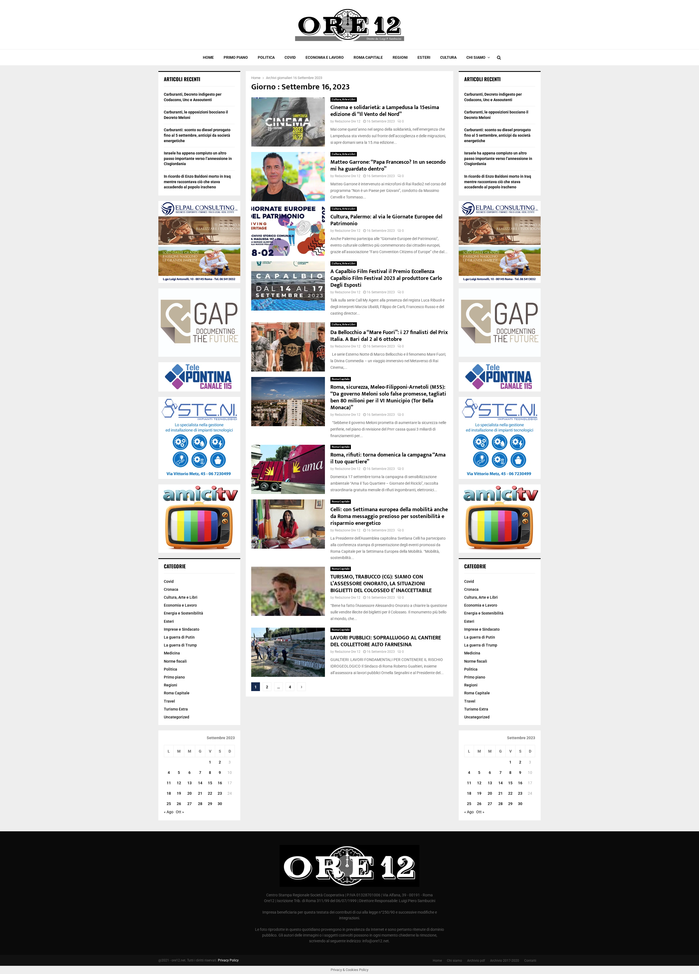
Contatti (530, 961)
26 (179, 804)
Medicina (172, 653)
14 (200, 783)
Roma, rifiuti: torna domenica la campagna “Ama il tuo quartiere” (388, 458)
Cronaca (171, 589)
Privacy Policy (228, 960)
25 (169, 804)
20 (189, 793)
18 (169, 793)
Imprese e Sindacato (181, 629)
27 (189, 804)
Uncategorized (176, 717)
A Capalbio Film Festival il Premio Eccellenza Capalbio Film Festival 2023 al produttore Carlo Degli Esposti (386, 278)
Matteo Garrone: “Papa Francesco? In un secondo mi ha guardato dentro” (388, 165)
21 (200, 793)
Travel (169, 701)
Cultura (448, 57)
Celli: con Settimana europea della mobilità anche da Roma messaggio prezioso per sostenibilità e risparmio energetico (389, 516)
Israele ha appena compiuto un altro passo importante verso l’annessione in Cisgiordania (198, 158)
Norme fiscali (175, 661)
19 (179, 793)
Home (208, 57)
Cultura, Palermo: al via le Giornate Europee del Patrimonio (386, 220)
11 (169, 783)
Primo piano (236, 57)
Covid (290, 57)
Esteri (423, 57)
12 (179, 783)
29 (210, 804)
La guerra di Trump (180, 645)
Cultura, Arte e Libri (344, 99)
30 (220, 804)
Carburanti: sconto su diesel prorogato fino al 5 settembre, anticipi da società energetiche (197, 135)
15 (210, 783)
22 (210, 793)
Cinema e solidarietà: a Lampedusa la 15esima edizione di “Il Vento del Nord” (384, 111)
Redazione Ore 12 (347, 121)
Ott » (180, 812)
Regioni (400, 57)
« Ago (168, 812)
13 (189, 783)
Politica (266, 57)
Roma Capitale (368, 57)
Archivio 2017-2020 (504, 961)
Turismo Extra (176, 709)
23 (220, 793)
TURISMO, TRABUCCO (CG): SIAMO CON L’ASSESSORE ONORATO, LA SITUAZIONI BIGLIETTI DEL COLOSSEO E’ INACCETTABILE (381, 583)
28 (200, 804)
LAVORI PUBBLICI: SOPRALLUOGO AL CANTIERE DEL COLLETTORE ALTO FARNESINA (385, 641)
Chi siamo (475, 57)
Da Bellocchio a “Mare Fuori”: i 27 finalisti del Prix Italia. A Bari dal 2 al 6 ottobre (389, 336)
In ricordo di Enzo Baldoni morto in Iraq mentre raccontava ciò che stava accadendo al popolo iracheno (197, 181)
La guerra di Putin (179, 637)
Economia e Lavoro (325, 57)
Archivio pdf (476, 961)
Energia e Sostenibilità (183, 613)
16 (220, 783)
